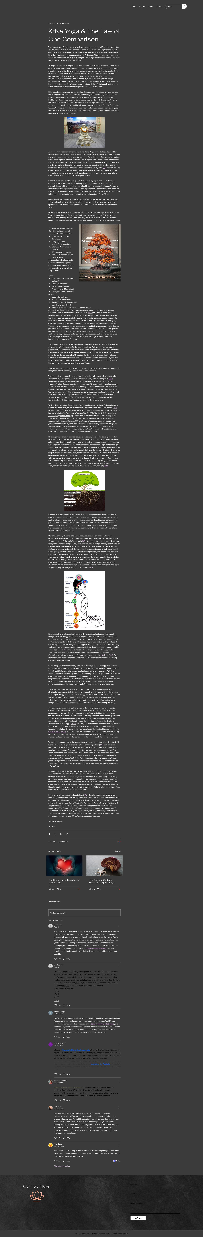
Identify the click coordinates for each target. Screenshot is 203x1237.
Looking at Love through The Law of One (64, 881)
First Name (134, 1184)
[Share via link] (67, 834)
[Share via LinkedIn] (61, 834)
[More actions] (119, 23)
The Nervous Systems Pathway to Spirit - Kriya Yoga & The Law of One (101, 881)
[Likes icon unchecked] (55, 958)
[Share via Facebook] (49, 834)
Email (132, 1193)
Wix (126, 1233)
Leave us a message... (137, 1203)
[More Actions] (119, 926)
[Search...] (184, 6)
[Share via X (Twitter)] (55, 834)
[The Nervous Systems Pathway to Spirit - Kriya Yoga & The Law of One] (104, 865)
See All (118, 851)
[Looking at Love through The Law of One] (64, 865)
